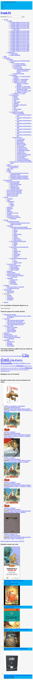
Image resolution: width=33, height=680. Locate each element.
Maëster (15, 244)
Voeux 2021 (16, 29)
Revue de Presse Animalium (14, 191)
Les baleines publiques (19, 63)
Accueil (6, 19)
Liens (8, 200)
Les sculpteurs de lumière (19, 65)
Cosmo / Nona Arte (12, 410)
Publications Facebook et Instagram (19, 176)
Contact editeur (14, 53)
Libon (14, 232)
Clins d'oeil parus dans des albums (19, 227)
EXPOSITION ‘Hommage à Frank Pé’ (14, 580)
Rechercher (3, 16)
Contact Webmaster (15, 55)
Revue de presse (8, 180)
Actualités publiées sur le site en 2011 (19, 42)
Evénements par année (12, 215)
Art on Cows (10, 356)
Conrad (11, 366)
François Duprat (17, 262)
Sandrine (15, 106)
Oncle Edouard (17, 109)
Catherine (15, 103)
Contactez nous (11, 52)
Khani (5, 538)
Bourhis (15, 356)
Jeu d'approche (20, 146)
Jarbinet (15, 242)
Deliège (15, 257)
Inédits (8, 210)
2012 (2, 356)
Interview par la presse (12, 194)
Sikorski (15, 231)
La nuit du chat (17, 66)
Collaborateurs (10, 201)
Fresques (9, 295)
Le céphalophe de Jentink (23, 150)
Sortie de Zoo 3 (14, 167)
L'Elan (8, 164)
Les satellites (13, 75)
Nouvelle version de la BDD (11, 583)
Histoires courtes (17, 137)
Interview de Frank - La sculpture (15, 286)
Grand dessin (10, 298)
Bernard (15, 96)
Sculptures (6, 285)
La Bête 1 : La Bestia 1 (10, 457)
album (11, 409)
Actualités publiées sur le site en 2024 (19, 23)
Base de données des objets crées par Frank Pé (12, 541)
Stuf (20, 369)
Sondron (15, 252)
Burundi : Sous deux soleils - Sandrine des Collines (24, 88)
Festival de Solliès (10, 368)
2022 (5, 462)
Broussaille (10, 59)
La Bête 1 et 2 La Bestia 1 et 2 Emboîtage (14, 406)
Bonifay (12, 204)
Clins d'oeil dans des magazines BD (19, 247)
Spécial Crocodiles (21, 144)
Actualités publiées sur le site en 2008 (19, 46)
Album (15, 409)
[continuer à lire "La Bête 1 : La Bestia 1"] (12, 456)
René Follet (7, 369)
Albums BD (7, 58)
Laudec (15, 250)
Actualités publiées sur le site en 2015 (19, 36)
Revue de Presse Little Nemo (14, 193)
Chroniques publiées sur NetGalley (19, 177)
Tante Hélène (16, 102)
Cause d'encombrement (22, 159)
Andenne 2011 (14, 279)
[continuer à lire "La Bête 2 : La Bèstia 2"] (12, 480)
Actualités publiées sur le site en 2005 (19, 50)
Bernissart (12, 281)
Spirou (8, 170)
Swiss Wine (23, 369)
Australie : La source (22, 92)
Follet (14, 245)
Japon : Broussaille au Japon (24, 90)
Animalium (10, 198)
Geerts (15, 248)
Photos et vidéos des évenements (15, 275)
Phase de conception (15, 265)
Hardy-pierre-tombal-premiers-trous (22, 228)
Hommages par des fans (13, 221)
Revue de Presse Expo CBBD (14, 190)
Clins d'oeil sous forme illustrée (18, 241)
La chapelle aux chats (22, 149)
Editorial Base (10, 486)
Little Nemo (10, 168)
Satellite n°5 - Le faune (19, 93)
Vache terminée (14, 267)
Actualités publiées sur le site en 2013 (19, 38)
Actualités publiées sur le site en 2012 (19, 41)
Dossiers (6, 220)
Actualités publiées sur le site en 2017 (19, 33)
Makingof (28, 368)
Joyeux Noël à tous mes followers (12, 606)
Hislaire (15, 235)
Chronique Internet (15, 188)
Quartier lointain (11, 272)
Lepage (15, 261)
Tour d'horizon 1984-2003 (13, 274)
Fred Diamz (16, 255)
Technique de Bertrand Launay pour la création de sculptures (20, 223)
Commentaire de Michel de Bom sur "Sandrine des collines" (23, 71)
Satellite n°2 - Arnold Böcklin (20, 79)
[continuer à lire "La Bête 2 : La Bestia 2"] (12, 430)
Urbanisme (10, 278)
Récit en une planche (18, 113)
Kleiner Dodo (10, 291)
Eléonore (15, 97)
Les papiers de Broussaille (16, 112)
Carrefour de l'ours (21, 153)
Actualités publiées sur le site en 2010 (19, 43)
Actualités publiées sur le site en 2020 (19, 32)
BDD (5, 56)
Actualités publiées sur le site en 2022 (19, 25)
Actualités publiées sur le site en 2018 (19, 35)
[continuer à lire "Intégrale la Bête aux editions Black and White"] (12, 647)
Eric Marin (3, 368)
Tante (14, 100)
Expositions (13, 218)
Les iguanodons (21, 157)
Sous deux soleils (17, 68)
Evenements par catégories (14, 217)
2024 (5, 410)
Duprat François (17, 234)
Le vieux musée (21, 139)
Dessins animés (8, 289)
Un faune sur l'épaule (18, 73)
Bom (11, 203)
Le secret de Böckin (22, 156)
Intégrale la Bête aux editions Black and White (15, 648)
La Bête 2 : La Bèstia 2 (24, 436)
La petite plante (20, 151)
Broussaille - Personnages (19, 105)
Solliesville (16, 369)
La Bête (9, 171)
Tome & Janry (17, 254)
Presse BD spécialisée (15, 184)
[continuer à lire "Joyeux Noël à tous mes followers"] (12, 605)
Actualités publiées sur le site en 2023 (19, 26)
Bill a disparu (20, 141)
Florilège (9, 214)
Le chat (15, 110)
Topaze (12, 205)
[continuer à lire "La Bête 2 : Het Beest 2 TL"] (12, 532)
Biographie (10, 208)
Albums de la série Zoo (13, 166)
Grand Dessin (13, 277)
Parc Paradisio (13, 284)
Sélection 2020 (14, 186)
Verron (15, 230)
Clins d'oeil (10, 225)
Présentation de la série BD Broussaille (20, 60)
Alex (14, 107)
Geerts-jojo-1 (16, 238)
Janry (18, 368)
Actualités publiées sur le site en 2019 (19, 31)
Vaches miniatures (14, 268)
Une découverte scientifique (24, 154)
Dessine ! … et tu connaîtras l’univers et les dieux (16, 629)
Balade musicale (21, 143)
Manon (2, 369)
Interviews (9, 207)
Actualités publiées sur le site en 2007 (19, 48)
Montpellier (13, 282)
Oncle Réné (16, 99)
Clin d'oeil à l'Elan (19, 363)
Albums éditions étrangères (13, 407)
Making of (9, 271)
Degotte (14, 366)
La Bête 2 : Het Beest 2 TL (11, 534)
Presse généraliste (14, 183)
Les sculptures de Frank (13, 288)
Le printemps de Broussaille (24, 160)
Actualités (9, 21)
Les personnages (14, 95)
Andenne (5, 356)
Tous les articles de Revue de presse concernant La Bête (19, 173)
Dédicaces (9, 211)
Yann (7, 371)
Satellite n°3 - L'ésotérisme (20, 80)
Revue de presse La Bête (13, 181)
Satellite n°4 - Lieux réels (19, 82)
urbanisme (3, 371)
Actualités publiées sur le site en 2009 (19, 45)
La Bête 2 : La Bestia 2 (10, 432)
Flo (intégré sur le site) (12, 213)
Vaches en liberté (14, 269)
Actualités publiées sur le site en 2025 (19, 22)
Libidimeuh (22, 368)
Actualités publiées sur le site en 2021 (19, 28)
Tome (27, 369)
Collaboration (6, 366)
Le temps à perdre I (21, 147)
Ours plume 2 (10, 292)
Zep (14, 259)
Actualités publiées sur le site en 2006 (19, 49)
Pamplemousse (20, 140)
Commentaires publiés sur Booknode (19, 178)
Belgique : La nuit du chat (23, 86)
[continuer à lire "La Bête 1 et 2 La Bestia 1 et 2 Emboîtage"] (12, 404)
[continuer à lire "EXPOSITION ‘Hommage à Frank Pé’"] (12, 579)
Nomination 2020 (14, 187)
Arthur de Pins (17, 251)
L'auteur (6, 197)
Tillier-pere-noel (17, 240)
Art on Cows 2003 (11, 264)
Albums (12, 62)
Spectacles (9, 296)
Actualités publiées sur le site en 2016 (19, 39)
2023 (5, 436)
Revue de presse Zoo (12, 195)
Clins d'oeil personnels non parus (18, 258)
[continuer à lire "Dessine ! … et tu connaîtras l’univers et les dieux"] (12, 628)
